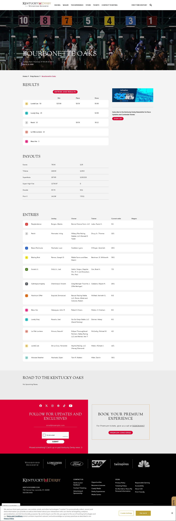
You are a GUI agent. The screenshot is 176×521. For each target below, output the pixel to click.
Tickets (96, 5)
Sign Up (118, 119)
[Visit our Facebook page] (40, 405)
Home (25, 76)
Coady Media (96, 488)
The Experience (77, 5)
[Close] (172, 513)
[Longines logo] (54, 464)
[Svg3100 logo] (144, 464)
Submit (55, 442)
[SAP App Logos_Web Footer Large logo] (99, 464)
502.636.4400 (28, 493)
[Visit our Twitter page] (46, 405)
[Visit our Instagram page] (52, 405)
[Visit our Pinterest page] (58, 405)
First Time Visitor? (139, 5)
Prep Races (34, 76)
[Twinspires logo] (122, 464)
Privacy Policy (120, 483)
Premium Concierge (120, 433)
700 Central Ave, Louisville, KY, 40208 (36, 490)
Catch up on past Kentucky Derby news (63, 447)
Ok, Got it (143, 513)
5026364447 (138, 426)
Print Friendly (140, 492)
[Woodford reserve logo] (32, 464)
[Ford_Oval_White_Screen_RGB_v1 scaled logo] (77, 464)
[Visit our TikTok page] (64, 405)
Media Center (96, 494)
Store (88, 5)
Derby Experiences (98, 491)
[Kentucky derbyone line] (41, 480)
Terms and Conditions (15, 516)
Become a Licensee (98, 485)
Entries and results (65, 92)
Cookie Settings (126, 513)
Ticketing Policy (121, 486)
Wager (65, 5)
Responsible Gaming (142, 483)
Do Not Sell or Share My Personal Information (123, 490)
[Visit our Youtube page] (70, 405)
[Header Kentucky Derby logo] (37, 5)
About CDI (139, 489)
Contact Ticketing (110, 5)
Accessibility (139, 486)
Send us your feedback (78, 484)
